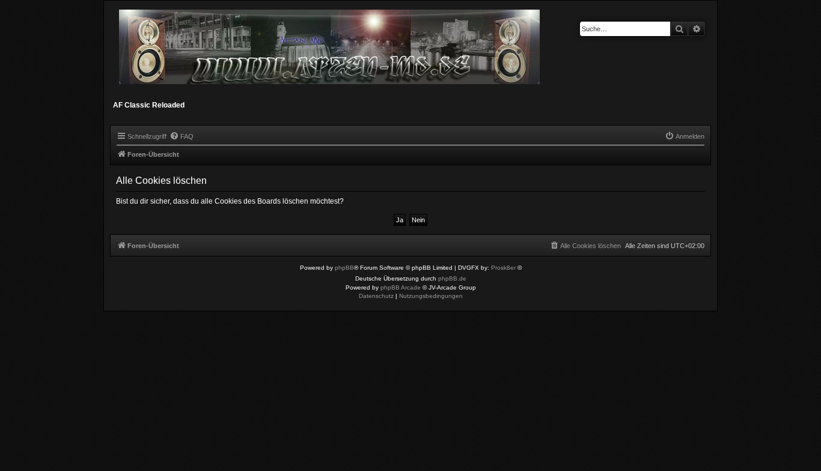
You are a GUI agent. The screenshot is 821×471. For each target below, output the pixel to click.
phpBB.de (452, 278)
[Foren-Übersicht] (330, 52)
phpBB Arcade (400, 287)
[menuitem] (181, 136)
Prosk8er (503, 267)
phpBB (344, 267)
